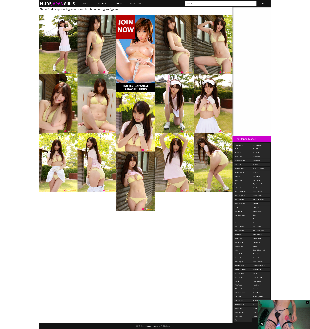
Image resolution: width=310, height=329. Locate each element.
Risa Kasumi (257, 157)
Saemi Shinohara (258, 199)
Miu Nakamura (239, 242)
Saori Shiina (257, 227)
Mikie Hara (238, 238)
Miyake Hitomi (239, 246)
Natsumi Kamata (240, 269)
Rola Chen (256, 160)
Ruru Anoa (256, 180)
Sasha (255, 246)
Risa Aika (256, 149)
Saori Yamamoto (258, 230)
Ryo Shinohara (258, 192)
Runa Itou (256, 172)
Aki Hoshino (239, 145)
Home (86, 3)
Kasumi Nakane (240, 203)
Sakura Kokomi (258, 211)
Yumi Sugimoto (258, 297)
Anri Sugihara (239, 153)
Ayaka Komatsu (240, 168)
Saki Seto (256, 207)
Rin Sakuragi (239, 300)
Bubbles (237, 176)
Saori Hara (256, 223)
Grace (237, 184)
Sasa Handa (256, 242)
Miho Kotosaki (239, 227)
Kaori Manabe (239, 199)
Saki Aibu (256, 203)
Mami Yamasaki (240, 215)
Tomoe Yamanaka (259, 265)
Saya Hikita (256, 254)
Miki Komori (239, 234)
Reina (237, 281)
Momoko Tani (239, 254)
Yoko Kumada (257, 277)
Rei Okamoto (239, 277)
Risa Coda (256, 153)
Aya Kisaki (238, 164)
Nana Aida (238, 258)
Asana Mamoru (240, 160)
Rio (236, 320)
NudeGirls (57, 3)
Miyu (236, 250)
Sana (254, 215)
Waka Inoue (257, 269)
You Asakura (257, 281)
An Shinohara (239, 149)
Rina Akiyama (239, 304)
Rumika (255, 164)
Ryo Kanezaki (257, 188)
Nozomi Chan (239, 273)
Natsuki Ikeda (239, 265)
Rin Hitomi (238, 297)
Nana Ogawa (239, 262)
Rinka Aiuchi (239, 316)
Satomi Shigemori (259, 250)
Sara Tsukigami (258, 234)
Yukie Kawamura (258, 289)
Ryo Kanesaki (257, 184)
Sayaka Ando (257, 258)
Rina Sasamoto (239, 312)
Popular (102, 3)
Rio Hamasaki (257, 145)
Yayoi (255, 273)
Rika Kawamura (240, 293)
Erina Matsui (239, 180)
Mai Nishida (238, 211)
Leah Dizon (238, 207)
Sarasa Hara (257, 238)
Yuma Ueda (257, 293)
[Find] (263, 3)
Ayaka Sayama (239, 172)
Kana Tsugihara (240, 195)
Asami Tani (238, 157)
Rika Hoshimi (239, 289)
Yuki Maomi (257, 285)
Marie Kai (238, 219)
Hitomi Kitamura (240, 188)
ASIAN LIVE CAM (137, 3)
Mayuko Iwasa (239, 223)
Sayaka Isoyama (258, 262)
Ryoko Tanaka (257, 195)
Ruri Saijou (256, 176)
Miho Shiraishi (239, 230)
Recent (120, 3)
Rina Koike (238, 308)
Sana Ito (255, 219)
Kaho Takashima (240, 192)
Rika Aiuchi (238, 285)
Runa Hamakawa (258, 168)
